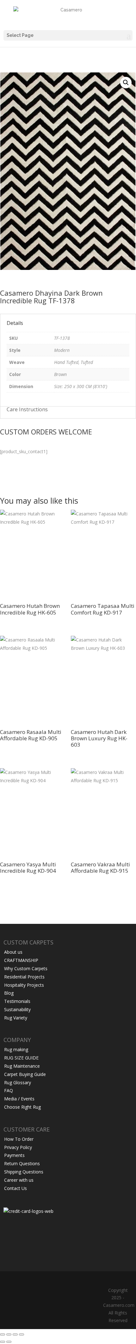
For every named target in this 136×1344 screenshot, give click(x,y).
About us (13, 952)
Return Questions (22, 1163)
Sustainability (17, 1009)
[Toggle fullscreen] (8, 1334)
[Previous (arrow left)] (2, 1342)
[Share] (15, 1334)
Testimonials (17, 1001)
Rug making (16, 1049)
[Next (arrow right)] (8, 1342)
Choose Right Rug (22, 1107)
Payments (14, 1155)
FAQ (8, 1090)
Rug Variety (15, 1018)
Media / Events (19, 1099)
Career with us (19, 1180)
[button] (126, 82)
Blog (9, 993)
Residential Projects (24, 977)
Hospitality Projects (24, 985)
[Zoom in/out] (2, 1334)
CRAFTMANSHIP (21, 960)
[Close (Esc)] (21, 1334)
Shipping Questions (23, 1172)
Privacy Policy (18, 1147)
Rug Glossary (17, 1082)
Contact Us (15, 1188)
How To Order (19, 1139)
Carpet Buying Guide (25, 1074)
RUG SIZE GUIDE (21, 1058)
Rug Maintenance (22, 1066)
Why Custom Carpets (25, 968)
